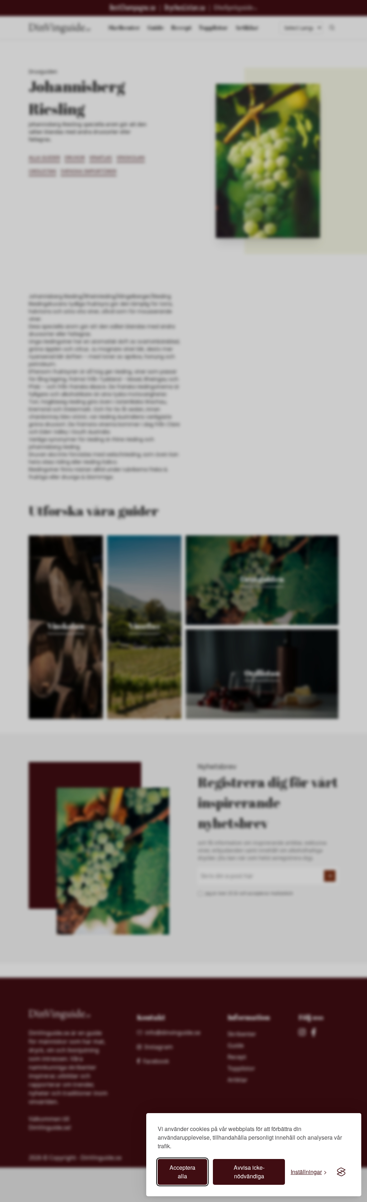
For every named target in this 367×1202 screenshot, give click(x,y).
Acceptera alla (182, 1171)
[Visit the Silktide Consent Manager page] (341, 1171)
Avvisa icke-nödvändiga (249, 1171)
